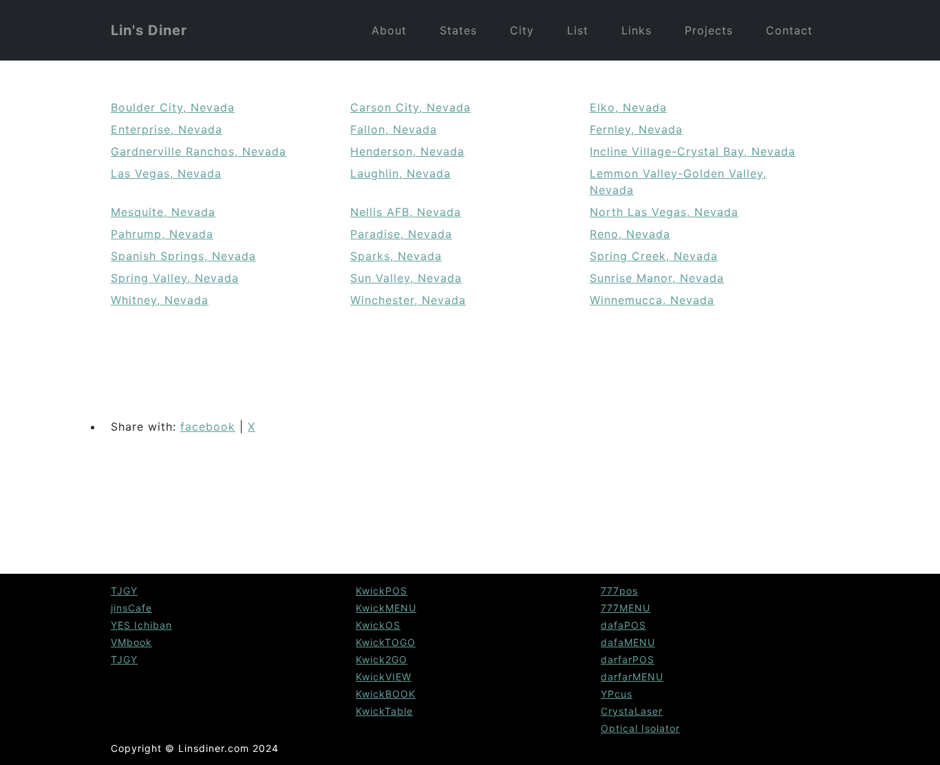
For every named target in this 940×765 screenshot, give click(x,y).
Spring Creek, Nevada (654, 256)
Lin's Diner (149, 30)
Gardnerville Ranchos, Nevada (198, 151)
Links (636, 30)
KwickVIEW (384, 676)
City (522, 30)
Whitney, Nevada (160, 300)
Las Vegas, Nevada (166, 173)
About (389, 30)
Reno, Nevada (630, 234)
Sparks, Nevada (396, 256)
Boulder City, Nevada (173, 107)
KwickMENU (386, 608)
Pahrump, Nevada (162, 234)
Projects (709, 30)
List (577, 30)
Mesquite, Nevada (163, 212)
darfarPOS (627, 659)
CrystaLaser (632, 711)
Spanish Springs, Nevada (183, 256)
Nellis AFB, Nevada (405, 212)
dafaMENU (628, 642)
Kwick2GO (381, 659)
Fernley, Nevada (636, 129)
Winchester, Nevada (408, 300)
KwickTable (384, 711)
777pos (619, 590)
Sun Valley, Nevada (406, 278)
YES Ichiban (141, 625)
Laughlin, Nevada (400, 173)
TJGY (124, 590)
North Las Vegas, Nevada (664, 212)
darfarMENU (632, 676)
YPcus (616, 694)
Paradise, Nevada (401, 234)
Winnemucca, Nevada (652, 300)
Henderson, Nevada (407, 151)
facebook (207, 426)
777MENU (625, 608)
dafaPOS (623, 625)
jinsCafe (131, 608)
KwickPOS (381, 590)
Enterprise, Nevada (166, 129)
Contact (789, 30)
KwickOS (378, 625)
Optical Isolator (640, 728)
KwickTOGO (386, 642)
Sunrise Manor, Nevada (657, 278)
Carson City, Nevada (410, 107)
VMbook (131, 642)
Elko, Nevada (628, 107)
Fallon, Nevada (393, 129)
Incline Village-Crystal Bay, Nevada (692, 151)
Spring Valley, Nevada (175, 278)
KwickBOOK (386, 694)
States (458, 30)
